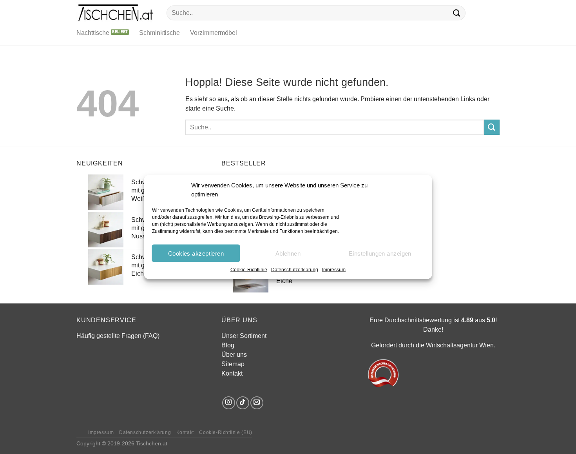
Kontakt (232, 373)
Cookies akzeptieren (196, 253)
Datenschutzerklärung (294, 269)
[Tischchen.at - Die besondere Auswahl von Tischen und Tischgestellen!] (115, 12)
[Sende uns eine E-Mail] (256, 402)
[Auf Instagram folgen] (228, 402)
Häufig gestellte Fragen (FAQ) (117, 335)
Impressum (334, 269)
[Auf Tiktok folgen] (242, 402)
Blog (227, 345)
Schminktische (159, 32)
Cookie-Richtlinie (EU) (225, 432)
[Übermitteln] (457, 12)
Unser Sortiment (243, 335)
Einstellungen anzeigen (380, 253)
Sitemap (233, 364)
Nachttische (92, 32)
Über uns (234, 354)
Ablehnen (288, 253)
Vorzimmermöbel (213, 32)
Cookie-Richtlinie (248, 269)
